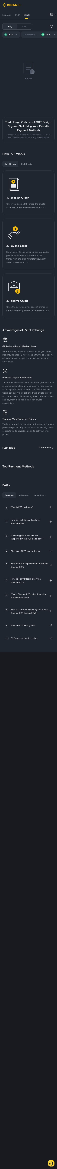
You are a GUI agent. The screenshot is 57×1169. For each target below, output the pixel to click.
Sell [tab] (24, 26)
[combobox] (11, 34)
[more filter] (51, 26)
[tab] (6, 15)
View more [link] (45, 447)
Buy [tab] (10, 26)
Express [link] (6, 15)
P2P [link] (17, 15)
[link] (31, 551)
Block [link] (26, 15)
